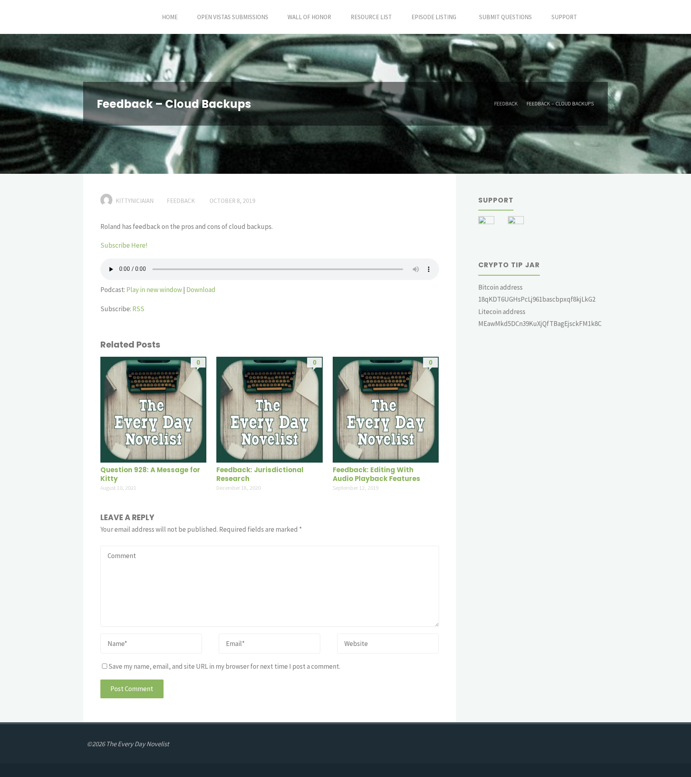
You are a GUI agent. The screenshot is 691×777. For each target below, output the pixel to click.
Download (201, 289)
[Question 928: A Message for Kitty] (153, 409)
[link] (595, 17)
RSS (138, 308)
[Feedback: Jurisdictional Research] (269, 409)
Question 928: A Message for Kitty (150, 474)
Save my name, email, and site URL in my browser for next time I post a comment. (224, 666)
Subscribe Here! (124, 245)
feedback (506, 103)
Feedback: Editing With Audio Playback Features (376, 474)
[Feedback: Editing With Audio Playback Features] (386, 409)
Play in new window (154, 289)
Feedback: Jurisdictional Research (260, 474)
